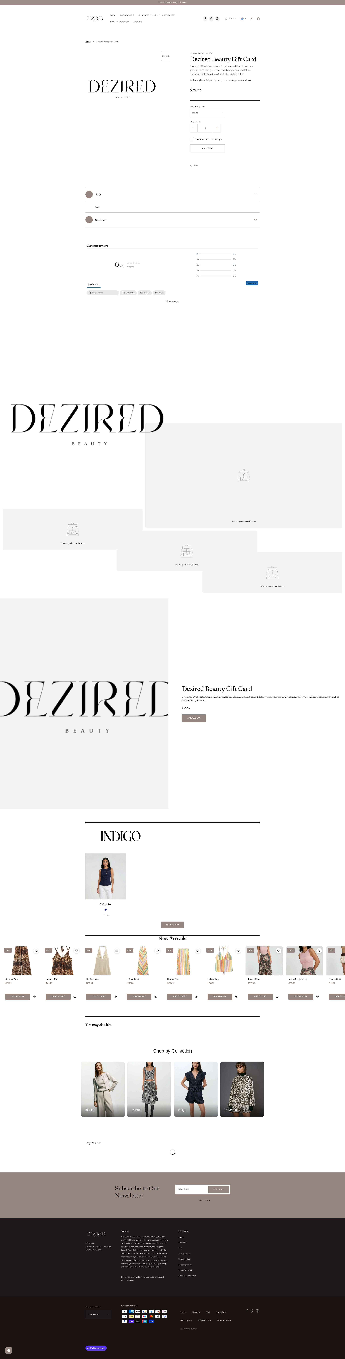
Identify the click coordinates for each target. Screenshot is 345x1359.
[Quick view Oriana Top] (236, 997)
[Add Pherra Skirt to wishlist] (278, 950)
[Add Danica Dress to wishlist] (117, 950)
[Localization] (243, 18)
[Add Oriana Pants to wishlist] (198, 950)
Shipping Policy (184, 1265)
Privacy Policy (184, 1254)
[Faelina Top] (105, 876)
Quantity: (195, 122)
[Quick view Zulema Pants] (34, 997)
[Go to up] (341, 1355)
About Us (182, 1243)
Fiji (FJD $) (94, 1314)
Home (87, 42)
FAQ (97, 207)
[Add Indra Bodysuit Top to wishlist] (319, 950)
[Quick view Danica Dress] (115, 997)
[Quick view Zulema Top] (75, 997)
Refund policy (184, 1259)
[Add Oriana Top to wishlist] (238, 950)
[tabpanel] (172, 310)
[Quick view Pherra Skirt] (277, 997)
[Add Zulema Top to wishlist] (76, 950)
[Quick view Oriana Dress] (156, 997)
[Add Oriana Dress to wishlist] (157, 950)
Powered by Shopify (93, 1250)
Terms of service (185, 1270)
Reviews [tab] (94, 284)
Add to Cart (17, 997)
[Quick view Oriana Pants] (196, 997)
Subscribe (218, 1189)
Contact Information (187, 1276)
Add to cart (207, 148)
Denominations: (198, 107)
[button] (230, 18)
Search (181, 1237)
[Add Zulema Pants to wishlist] (36, 950)
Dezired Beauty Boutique (95, 1246)
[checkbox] (159, 292)
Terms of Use (204, 1200)
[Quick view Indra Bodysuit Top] (317, 997)
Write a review (252, 283)
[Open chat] (8, 1350)
